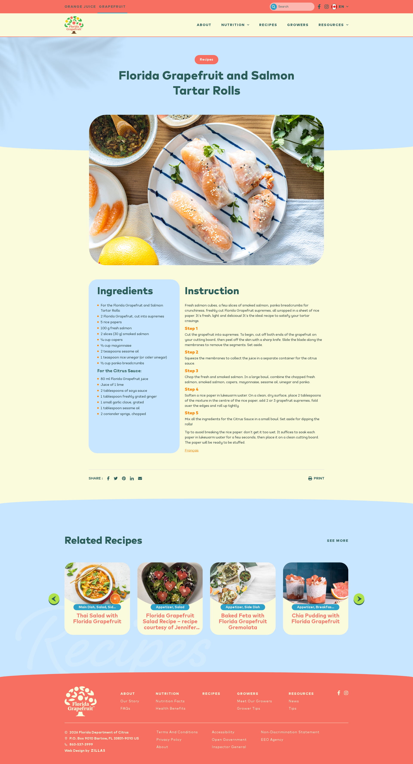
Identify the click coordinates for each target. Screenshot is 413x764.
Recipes (268, 25)
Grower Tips (248, 708)
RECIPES (211, 693)
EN (341, 6)
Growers (298, 25)
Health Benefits (171, 708)
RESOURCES (301, 693)
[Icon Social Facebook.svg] (319, 7)
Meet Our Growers (254, 701)
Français (192, 450)
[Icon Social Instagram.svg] (326, 7)
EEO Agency (272, 739)
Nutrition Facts (170, 701)
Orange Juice (80, 6)
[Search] (274, 7)
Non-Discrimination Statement (290, 732)
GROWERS (248, 693)
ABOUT (127, 693)
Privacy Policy (169, 739)
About (204, 25)
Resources (331, 25)
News (294, 701)
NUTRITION (167, 693)
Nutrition (233, 25)
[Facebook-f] (338, 693)
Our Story (129, 701)
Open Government (229, 739)
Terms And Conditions (177, 732)
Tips (293, 708)
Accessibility (223, 732)
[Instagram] (346, 693)
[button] (108, 478)
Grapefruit (112, 6)
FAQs (125, 708)
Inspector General (229, 747)
